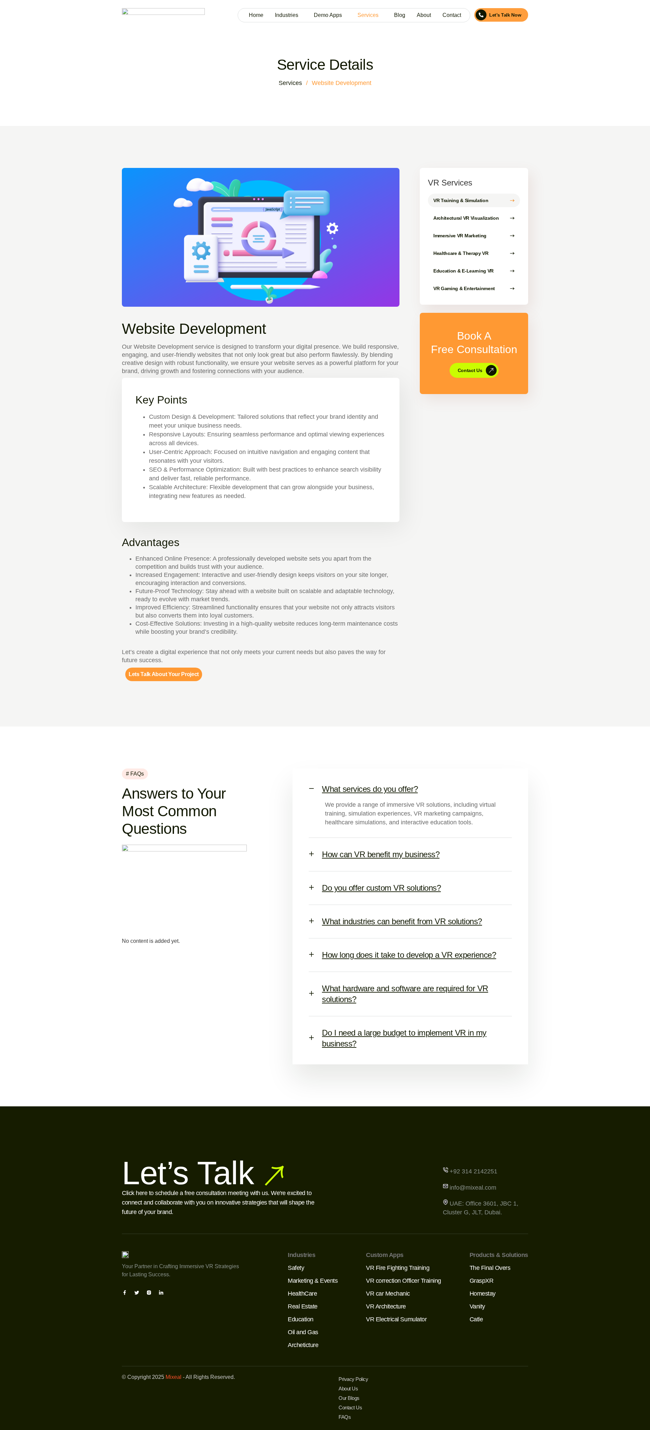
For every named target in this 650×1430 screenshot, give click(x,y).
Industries (286, 15)
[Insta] (149, 1293)
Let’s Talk (188, 1173)
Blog (399, 15)
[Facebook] (124, 1293)
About (424, 15)
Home (256, 15)
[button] (410, 786)
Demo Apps (328, 15)
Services (368, 15)
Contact (451, 15)
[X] (136, 1293)
